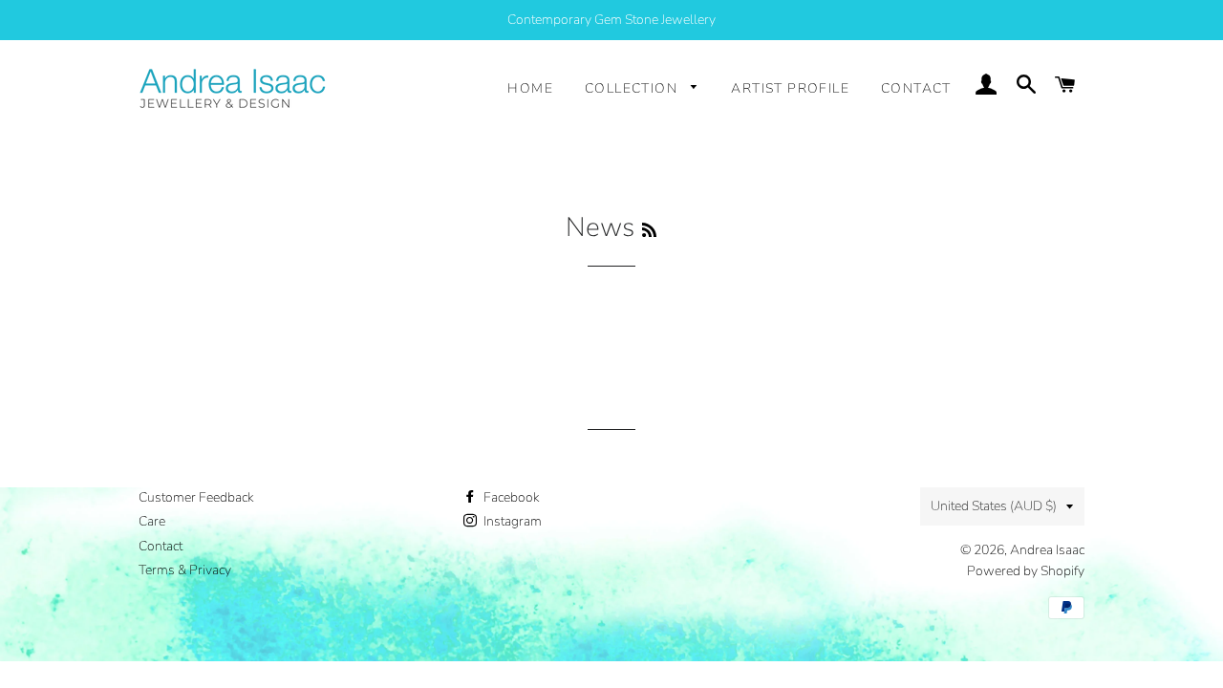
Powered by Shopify (1025, 571)
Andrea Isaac (1047, 550)
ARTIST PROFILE (790, 88)
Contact (160, 546)
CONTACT (916, 88)
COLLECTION (633, 88)
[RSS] (649, 231)
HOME (530, 88)
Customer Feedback (196, 497)
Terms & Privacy (185, 570)
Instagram (511, 521)
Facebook (510, 497)
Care (152, 521)
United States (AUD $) (994, 506)
